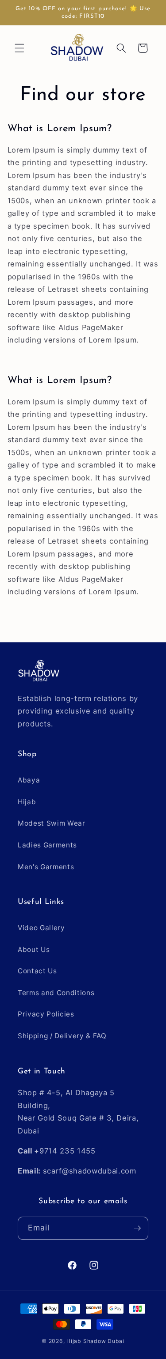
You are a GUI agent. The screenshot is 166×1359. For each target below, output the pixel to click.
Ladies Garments (47, 845)
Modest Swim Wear (51, 823)
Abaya (29, 780)
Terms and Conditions (56, 992)
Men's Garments (46, 867)
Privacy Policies (46, 1014)
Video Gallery (41, 927)
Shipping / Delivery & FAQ (62, 1036)
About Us (34, 949)
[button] (19, 48)
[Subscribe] (137, 1228)
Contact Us (37, 971)
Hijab (27, 802)
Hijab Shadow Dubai (95, 1341)
